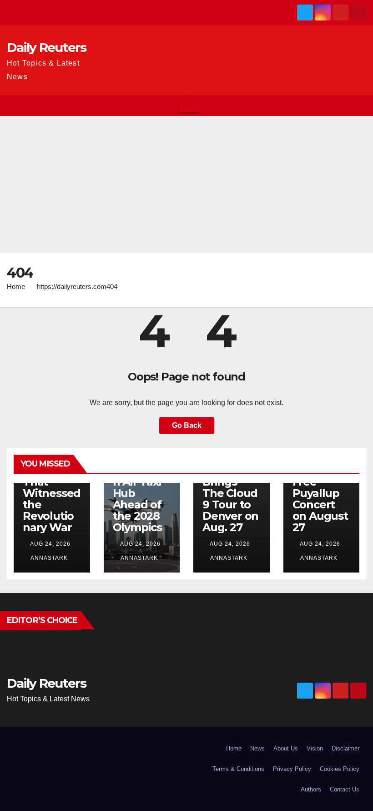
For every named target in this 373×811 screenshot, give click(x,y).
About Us (285, 748)
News (257, 748)
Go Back (187, 425)
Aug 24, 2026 (50, 544)
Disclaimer (345, 748)
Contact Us (344, 789)
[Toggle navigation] (189, 105)
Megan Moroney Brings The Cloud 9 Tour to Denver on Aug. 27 (230, 493)
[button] (360, 105)
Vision (315, 748)
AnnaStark (48, 558)
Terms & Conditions (238, 768)
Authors (311, 789)
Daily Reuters (46, 47)
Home (16, 286)
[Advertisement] (186, 184)
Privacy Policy (292, 768)
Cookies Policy (339, 768)
